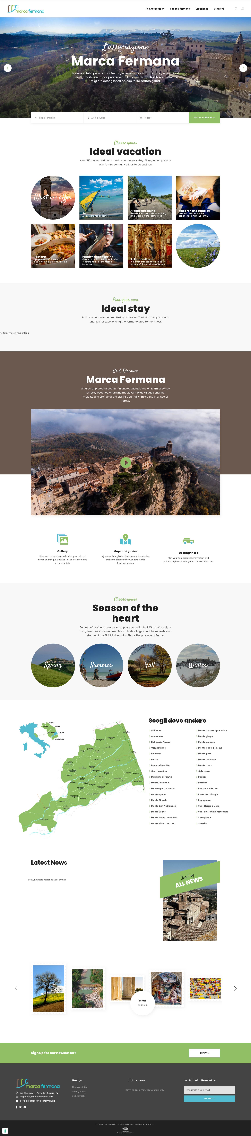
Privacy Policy (79, 1091)
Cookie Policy (78, 1095)
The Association (80, 1087)
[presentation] (16, 988)
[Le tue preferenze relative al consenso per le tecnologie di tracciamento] (5, 1131)
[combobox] (61, 118)
